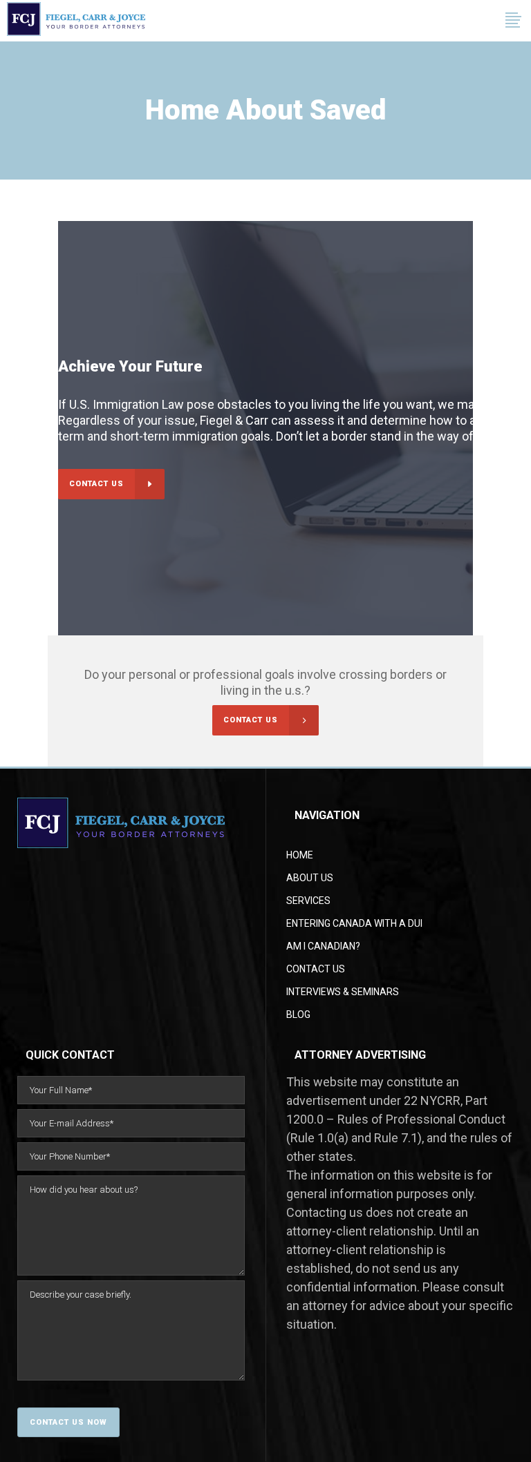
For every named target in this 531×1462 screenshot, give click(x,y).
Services (308, 900)
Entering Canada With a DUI (354, 923)
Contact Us (315, 968)
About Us (309, 877)
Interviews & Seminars (342, 991)
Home (299, 854)
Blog (298, 1014)
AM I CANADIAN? (323, 946)
